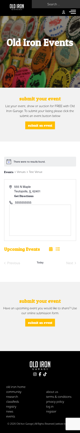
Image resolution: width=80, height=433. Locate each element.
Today (40, 262)
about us (52, 392)
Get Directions (24, 196)
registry (11, 406)
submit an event (40, 125)
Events (9, 172)
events (10, 416)
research (12, 396)
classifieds (12, 401)
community (13, 392)
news (9, 411)
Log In (50, 406)
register (51, 411)
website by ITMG (64, 423)
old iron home (15, 387)
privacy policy (55, 401)
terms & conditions (58, 396)
